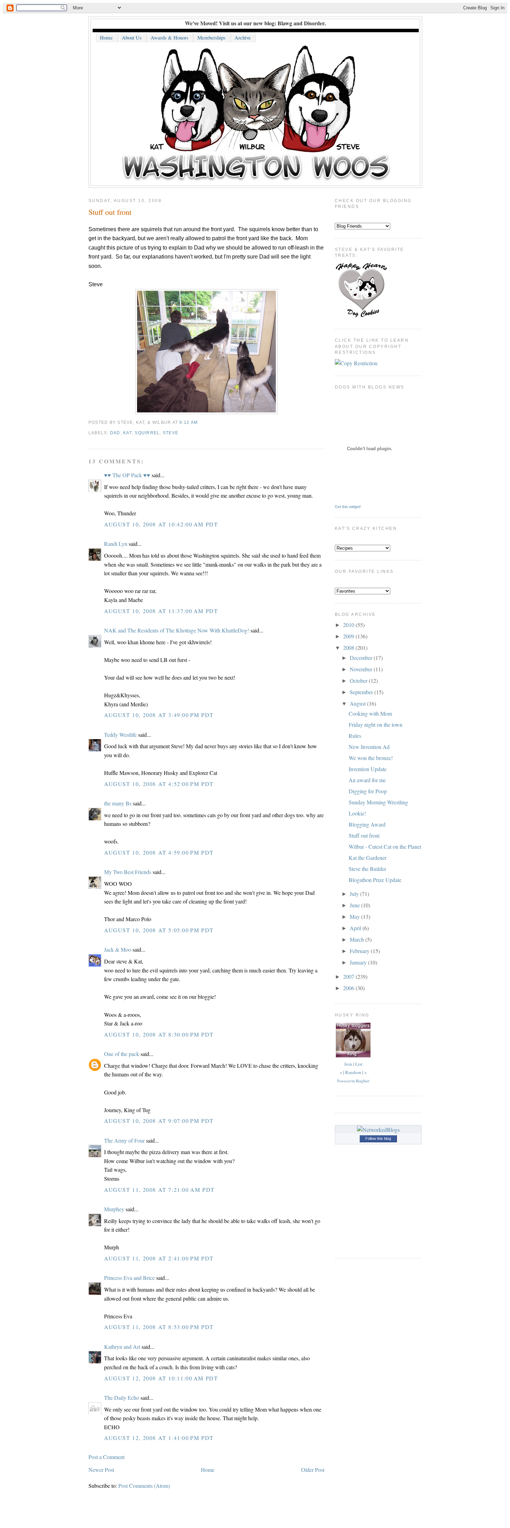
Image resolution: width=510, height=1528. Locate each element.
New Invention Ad (369, 746)
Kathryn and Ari (122, 1346)
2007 (349, 976)
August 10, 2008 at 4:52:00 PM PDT (159, 783)
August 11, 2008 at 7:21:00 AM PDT (159, 1189)
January (359, 962)
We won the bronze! (371, 757)
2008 (349, 647)
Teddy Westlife (120, 734)
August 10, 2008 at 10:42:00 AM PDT (161, 524)
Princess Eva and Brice (129, 1277)
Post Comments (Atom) (144, 1485)
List (359, 1064)
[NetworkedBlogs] (378, 1129)
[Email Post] (200, 422)
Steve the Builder (367, 868)
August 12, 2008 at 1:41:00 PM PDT (159, 1437)
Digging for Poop (368, 791)
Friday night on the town (375, 724)
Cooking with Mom (370, 713)
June (355, 905)
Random (353, 1072)
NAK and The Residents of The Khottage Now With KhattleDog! (176, 630)
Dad (115, 432)
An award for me (367, 780)
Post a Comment (106, 1456)
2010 (349, 624)
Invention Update (367, 768)
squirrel (147, 432)
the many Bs (117, 803)
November (362, 669)
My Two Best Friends (127, 871)
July (355, 893)
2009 (349, 636)
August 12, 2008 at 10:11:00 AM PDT (161, 1378)
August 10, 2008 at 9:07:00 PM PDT (159, 1120)
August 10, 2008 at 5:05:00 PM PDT (159, 930)
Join (348, 1064)
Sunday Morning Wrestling (378, 802)
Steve (170, 432)
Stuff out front (109, 212)
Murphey (114, 1209)
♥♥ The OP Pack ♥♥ (127, 475)
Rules (355, 735)
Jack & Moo (117, 949)
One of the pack (121, 1053)
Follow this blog (378, 1138)
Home (207, 1469)
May (355, 916)
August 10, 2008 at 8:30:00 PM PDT (159, 1034)
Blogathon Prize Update (375, 879)
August (358, 703)
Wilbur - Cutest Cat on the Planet (385, 846)
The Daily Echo (121, 1397)
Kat (127, 432)
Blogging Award (367, 824)
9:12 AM (188, 422)
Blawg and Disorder (301, 23)
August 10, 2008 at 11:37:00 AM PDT (161, 610)
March (357, 939)
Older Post (312, 1469)
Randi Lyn (115, 543)
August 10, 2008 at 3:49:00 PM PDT (159, 714)
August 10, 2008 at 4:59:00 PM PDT (159, 852)
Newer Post (101, 1469)
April (356, 928)
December (362, 657)
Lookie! (357, 813)
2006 (349, 988)
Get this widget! (348, 507)
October (359, 680)
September (362, 692)
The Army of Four (124, 1140)
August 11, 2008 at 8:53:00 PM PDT (159, 1326)
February (360, 950)
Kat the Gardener (367, 857)
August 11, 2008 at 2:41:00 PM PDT (159, 1258)
